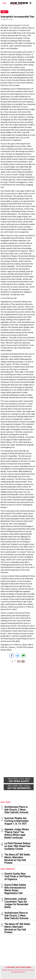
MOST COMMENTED (7, 869)
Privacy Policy (29, 970)
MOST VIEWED (5, 802)
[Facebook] (11, 655)
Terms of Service (19, 970)
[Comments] (23, 655)
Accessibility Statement (18, 972)
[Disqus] (18, 692)
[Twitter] (17, 655)
